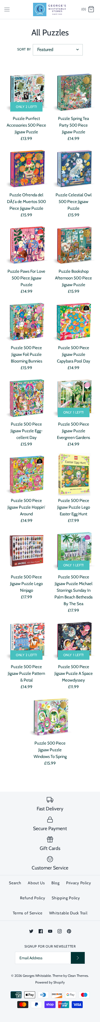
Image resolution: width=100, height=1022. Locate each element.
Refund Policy (32, 897)
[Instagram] (60, 931)
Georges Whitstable (37, 975)
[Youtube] (50, 931)
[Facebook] (41, 931)
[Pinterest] (69, 931)
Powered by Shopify (50, 982)
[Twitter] (31, 931)
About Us (36, 882)
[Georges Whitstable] (50, 9)
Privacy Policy (78, 882)
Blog (55, 882)
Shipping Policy (66, 897)
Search (15, 882)
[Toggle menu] (7, 9)
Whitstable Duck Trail (68, 912)
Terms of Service (27, 912)
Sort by (24, 49)
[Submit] (78, 957)
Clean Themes (78, 975)
